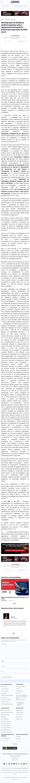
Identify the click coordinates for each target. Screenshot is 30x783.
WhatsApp (19, 691)
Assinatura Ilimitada (5, 710)
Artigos (13, 19)
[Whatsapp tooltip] (19, 764)
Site (2, 671)
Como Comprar (4, 691)
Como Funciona (4, 688)
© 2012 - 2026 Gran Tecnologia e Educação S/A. (15, 753)
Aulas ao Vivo (19, 714)
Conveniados (4, 697)
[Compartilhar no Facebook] (19, 41)
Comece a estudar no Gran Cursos (15, 550)
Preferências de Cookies (6, 704)
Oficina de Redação (5, 729)
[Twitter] (24, 764)
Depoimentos (19, 710)
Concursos (7, 19)
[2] (2, 523)
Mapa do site (15, 759)
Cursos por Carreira (5, 723)
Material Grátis (19, 712)
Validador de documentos (7, 695)
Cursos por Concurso (6, 721)
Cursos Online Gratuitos (6, 732)
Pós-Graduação (4, 719)
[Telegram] (26, 764)
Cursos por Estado (5, 725)
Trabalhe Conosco (5, 701)
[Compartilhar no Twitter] (20, 41)
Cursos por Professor (6, 727)
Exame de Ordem (5, 714)
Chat (18, 688)
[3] (2, 532)
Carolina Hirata (20, 19)
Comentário (4, 644)
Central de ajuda (21, 686)
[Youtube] (14, 764)
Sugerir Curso (19, 719)
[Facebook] (21, 764)
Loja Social (3, 693)
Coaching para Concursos (7, 712)
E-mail (3, 666)
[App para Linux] (6, 764)
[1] (2, 501)
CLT (26, 51)
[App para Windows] (4, 764)
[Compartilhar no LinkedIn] (22, 41)
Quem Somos (4, 686)
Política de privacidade (15, 755)
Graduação (3, 716)
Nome (3, 661)
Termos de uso (15, 757)
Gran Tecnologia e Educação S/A (21, 768)
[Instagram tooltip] (16, 764)
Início (2, 19)
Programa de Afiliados (6, 699)
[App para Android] (11, 764)
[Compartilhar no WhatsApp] (24, 41)
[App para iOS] (9, 764)
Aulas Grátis (19, 716)
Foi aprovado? (20, 704)
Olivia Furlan (4, 600)
